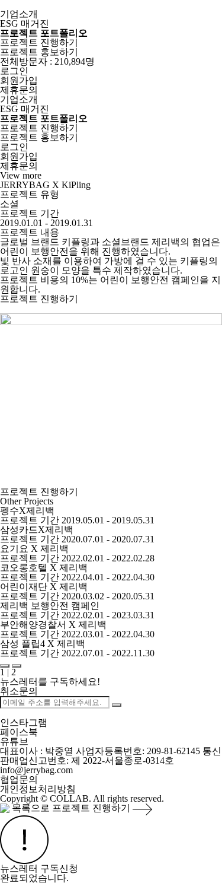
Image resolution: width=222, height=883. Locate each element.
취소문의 (19, 691)
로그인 (14, 71)
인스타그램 (23, 722)
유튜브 (14, 741)
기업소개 (19, 14)
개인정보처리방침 (38, 789)
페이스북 (19, 732)
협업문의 (19, 779)
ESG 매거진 (24, 23)
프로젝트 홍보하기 (39, 52)
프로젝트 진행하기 (39, 42)
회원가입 (19, 80)
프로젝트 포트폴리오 (44, 33)
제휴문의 (19, 90)
